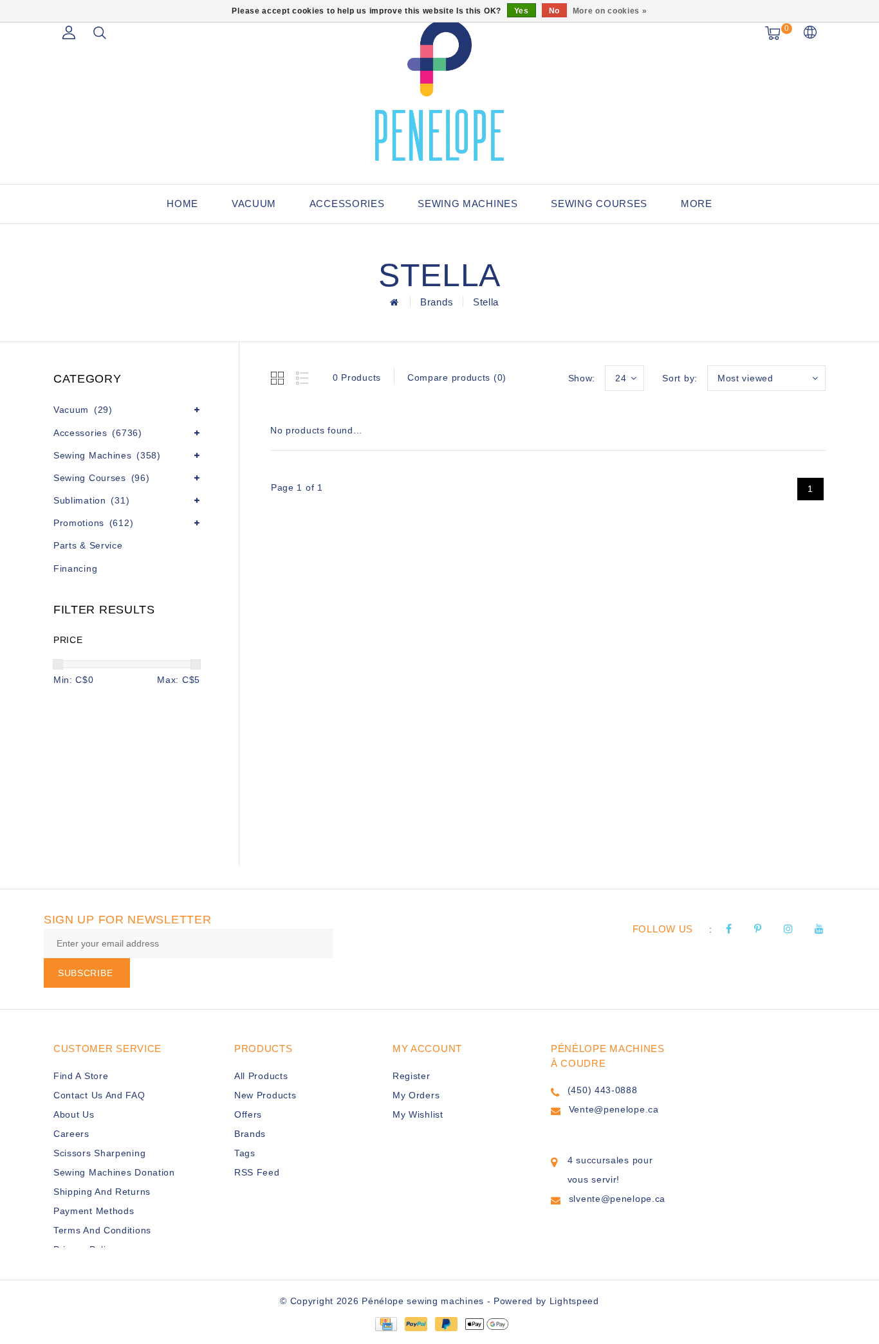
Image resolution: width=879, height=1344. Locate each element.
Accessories (347, 203)
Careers (71, 1134)
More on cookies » (610, 10)
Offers (248, 1114)
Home (182, 203)
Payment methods (93, 1211)
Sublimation (91, 500)
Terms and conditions (102, 1230)
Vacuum (254, 203)
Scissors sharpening (99, 1153)
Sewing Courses (599, 203)
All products (261, 1076)
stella (486, 301)
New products (265, 1095)
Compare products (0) (456, 377)
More (696, 203)
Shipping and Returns (102, 1191)
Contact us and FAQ (99, 1095)
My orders (416, 1095)
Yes (521, 10)
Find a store (80, 1076)
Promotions (93, 523)
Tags (244, 1153)
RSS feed (257, 1172)
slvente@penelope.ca (617, 1199)
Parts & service (88, 545)
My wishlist (418, 1114)
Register (411, 1076)
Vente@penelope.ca (614, 1109)
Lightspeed (574, 1301)
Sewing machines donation (114, 1172)
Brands (436, 301)
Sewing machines (468, 203)
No (554, 10)
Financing (75, 568)
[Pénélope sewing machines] (439, 90)
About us (74, 1114)
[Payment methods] (385, 1323)
